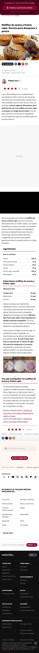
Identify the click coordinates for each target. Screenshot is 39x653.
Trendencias (6, 607)
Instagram (17, 476)
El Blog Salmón (25, 607)
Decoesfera (6, 610)
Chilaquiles (20, 467)
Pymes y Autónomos (27, 610)
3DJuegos (23, 566)
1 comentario (8, 64)
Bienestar (6, 521)
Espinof (22, 583)
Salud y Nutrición (27, 504)
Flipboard (23, 64)
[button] (14, 81)
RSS (22, 476)
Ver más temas (8, 533)
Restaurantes (7, 504)
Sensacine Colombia (27, 633)
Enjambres (24, 514)
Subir (31, 555)
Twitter (19, 64)
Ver (20, 458)
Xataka (4, 566)
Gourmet (5, 499)
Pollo (22, 521)
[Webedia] (8, 556)
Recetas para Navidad (7, 515)
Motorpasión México (27, 640)
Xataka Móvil (6, 570)
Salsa (4, 525)
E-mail (26, 64)
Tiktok (35, 476)
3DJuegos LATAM (26, 624)
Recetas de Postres (15, 434)
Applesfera (6, 573)
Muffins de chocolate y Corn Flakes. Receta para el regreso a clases (18, 413)
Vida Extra (23, 570)
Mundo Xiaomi (7, 579)
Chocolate (24, 525)
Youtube (13, 476)
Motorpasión (24, 593)
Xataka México (7, 624)
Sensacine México (26, 630)
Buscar (30, 545)
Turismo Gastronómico (7, 509)
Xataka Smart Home (9, 576)
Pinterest (26, 476)
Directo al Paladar (8, 593)
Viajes (22, 508)
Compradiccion (7, 613)
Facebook (15, 64)
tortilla (17, 15)
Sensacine (23, 580)
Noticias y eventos (27, 499)
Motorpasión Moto (26, 597)
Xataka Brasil (6, 627)
